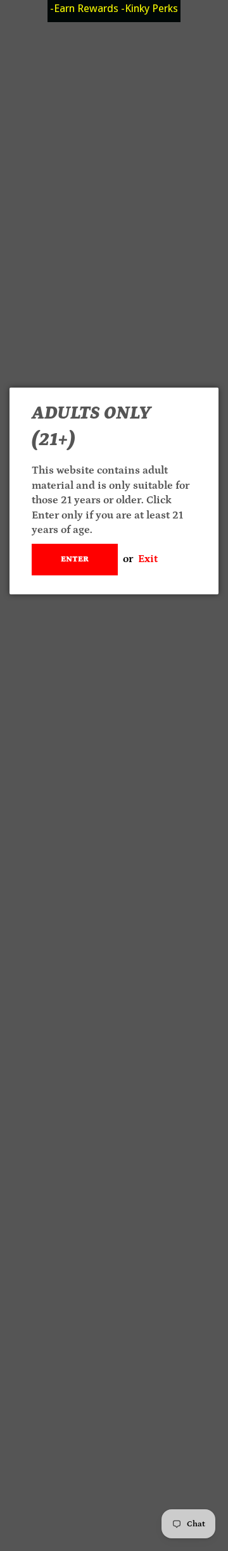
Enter (75, 559)
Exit (148, 559)
